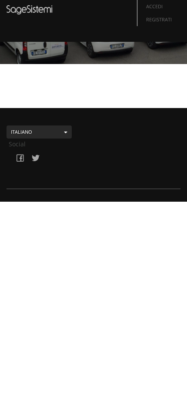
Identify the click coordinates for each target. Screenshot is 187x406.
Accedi (154, 6)
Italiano (21, 132)
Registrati (159, 19)
